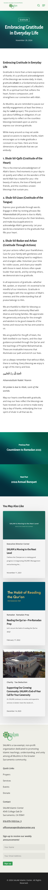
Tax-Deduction (20, 682)
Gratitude (24, 19)
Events (6, 786)
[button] (43, 5)
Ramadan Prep (22, 615)
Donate (6, 793)
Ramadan (11, 615)
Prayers (6, 774)
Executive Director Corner (18, 544)
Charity (10, 682)
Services (7, 780)
